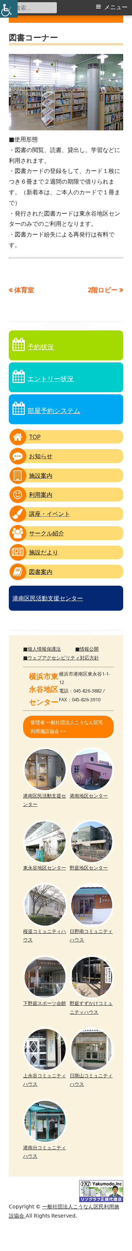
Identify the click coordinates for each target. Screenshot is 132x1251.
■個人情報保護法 (42, 649)
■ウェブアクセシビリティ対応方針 (61, 657)
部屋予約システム (53, 410)
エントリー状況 (50, 378)
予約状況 (40, 346)
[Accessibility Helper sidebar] (9, 9)
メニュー (116, 7)
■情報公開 (87, 649)
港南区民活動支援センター (47, 598)
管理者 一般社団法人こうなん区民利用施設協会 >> (66, 726)
